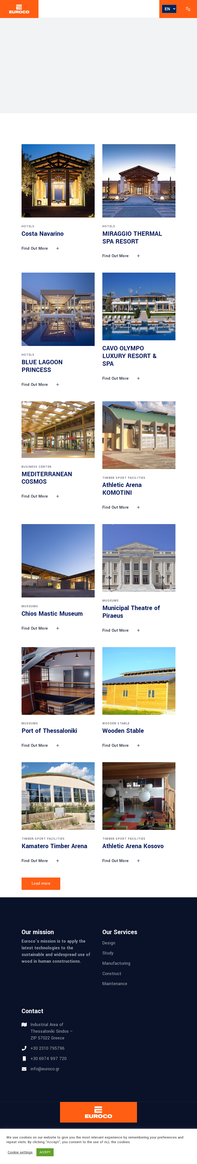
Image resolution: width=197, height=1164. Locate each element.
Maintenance (114, 984)
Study (107, 953)
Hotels (28, 226)
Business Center (37, 467)
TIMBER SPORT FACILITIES (124, 478)
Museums (30, 606)
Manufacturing (116, 963)
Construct (111, 973)
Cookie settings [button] (20, 1152)
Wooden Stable (116, 723)
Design (108, 943)
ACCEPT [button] (45, 1152)
